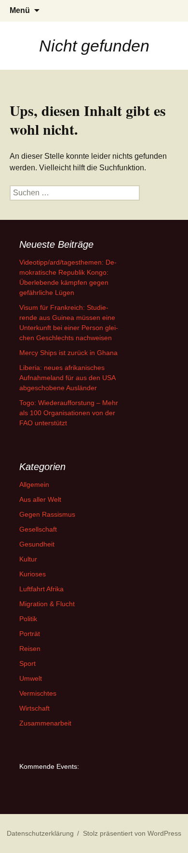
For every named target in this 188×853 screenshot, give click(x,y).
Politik (28, 619)
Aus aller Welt (40, 499)
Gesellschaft (38, 529)
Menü (20, 10)
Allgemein (34, 484)
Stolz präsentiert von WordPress (132, 833)
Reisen (29, 648)
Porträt (29, 633)
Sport (27, 663)
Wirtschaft (34, 708)
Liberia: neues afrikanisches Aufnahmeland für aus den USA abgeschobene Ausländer (67, 378)
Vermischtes (37, 693)
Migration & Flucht (47, 604)
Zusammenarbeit (45, 723)
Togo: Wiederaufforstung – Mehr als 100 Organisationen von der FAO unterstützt (68, 413)
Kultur (28, 559)
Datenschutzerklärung (40, 833)
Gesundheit (36, 544)
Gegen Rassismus (47, 514)
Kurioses (32, 574)
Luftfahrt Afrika (41, 589)
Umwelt (30, 678)
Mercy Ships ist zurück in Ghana (68, 352)
